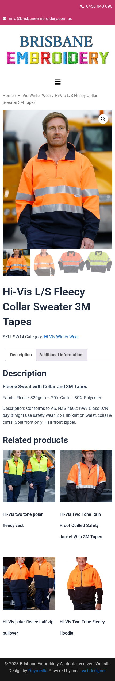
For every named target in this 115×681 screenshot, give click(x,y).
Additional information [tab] (60, 354)
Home (8, 95)
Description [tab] (21, 354)
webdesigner (94, 670)
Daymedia (38, 670)
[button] (57, 83)
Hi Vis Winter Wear (34, 95)
